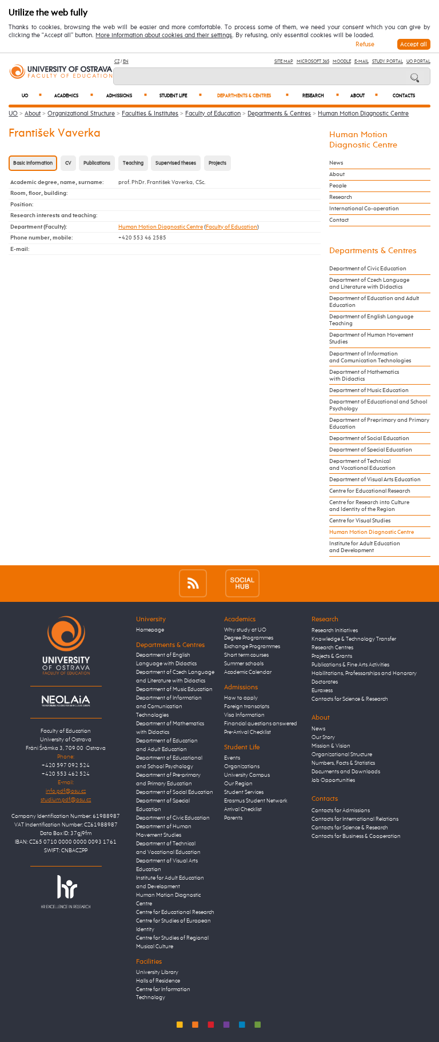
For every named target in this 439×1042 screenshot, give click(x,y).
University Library (157, 972)
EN (126, 61)
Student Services (244, 792)
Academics (73, 95)
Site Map (283, 61)
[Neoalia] (65, 701)
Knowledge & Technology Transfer (354, 639)
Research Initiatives (335, 630)
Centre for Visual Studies (359, 521)
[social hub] (242, 583)
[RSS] (193, 583)
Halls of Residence (158, 981)
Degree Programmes (248, 638)
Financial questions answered (260, 723)
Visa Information (244, 715)
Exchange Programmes (252, 646)
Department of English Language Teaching (371, 320)
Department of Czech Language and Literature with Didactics (369, 283)
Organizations (242, 766)
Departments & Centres (252, 95)
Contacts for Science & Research (350, 699)
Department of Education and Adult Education (374, 302)
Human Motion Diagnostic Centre (363, 113)
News (336, 163)
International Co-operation (364, 208)
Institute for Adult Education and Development (364, 547)
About (364, 95)
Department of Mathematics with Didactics (364, 375)
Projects (217, 163)
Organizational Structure (81, 113)
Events (232, 758)
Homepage (150, 630)
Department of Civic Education (367, 269)
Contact (339, 220)
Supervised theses (175, 163)
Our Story (323, 737)
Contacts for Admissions (341, 810)
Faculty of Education (213, 113)
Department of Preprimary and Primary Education (379, 423)
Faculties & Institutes (150, 113)
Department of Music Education (369, 390)
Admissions (126, 95)
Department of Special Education (370, 450)
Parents (233, 818)
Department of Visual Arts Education (375, 479)
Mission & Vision (331, 746)
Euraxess (322, 690)
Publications (96, 163)
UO (32, 95)
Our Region (238, 784)
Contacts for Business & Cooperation (356, 836)
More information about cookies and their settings (163, 35)
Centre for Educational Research (369, 491)
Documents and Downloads (346, 771)
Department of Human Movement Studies (371, 338)
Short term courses (246, 655)
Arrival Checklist (243, 809)
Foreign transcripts (246, 706)
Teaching (133, 163)
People (337, 186)
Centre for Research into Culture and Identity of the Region (369, 506)
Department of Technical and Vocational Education (362, 464)
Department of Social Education (369, 438)
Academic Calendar (248, 672)
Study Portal (387, 61)
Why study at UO (245, 630)
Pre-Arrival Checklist (247, 732)
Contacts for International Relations (355, 819)
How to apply (241, 698)
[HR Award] (65, 891)
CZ (116, 61)
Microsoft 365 (313, 61)
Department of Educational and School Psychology (378, 405)
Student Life (180, 95)
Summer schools (244, 663)
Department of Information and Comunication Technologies (370, 357)
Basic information (33, 163)
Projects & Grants (332, 656)
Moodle (342, 61)
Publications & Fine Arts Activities (350, 665)
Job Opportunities (333, 780)
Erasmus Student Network (256, 801)
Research (321, 95)
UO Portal (418, 61)
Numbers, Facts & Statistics (343, 763)
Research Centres (332, 647)
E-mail (361, 61)
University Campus (247, 775)
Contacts (404, 96)
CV (68, 163)
